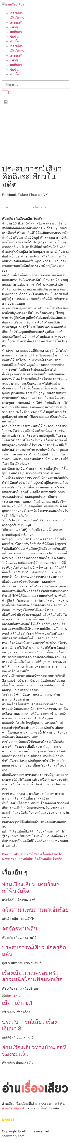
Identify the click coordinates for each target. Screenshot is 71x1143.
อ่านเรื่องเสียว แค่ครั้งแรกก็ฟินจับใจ (31, 887)
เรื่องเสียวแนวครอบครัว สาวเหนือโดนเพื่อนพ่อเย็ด (32, 976)
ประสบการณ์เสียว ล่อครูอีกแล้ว (34, 950)
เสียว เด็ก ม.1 (18, 1003)
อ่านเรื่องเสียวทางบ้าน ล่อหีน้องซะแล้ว (34, 1050)
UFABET (8, 1120)
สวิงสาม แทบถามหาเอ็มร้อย (35, 909)
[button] (9, 194)
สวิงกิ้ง (14, 41)
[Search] (5, 92)
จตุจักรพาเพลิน (19, 928)
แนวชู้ (14, 27)
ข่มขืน (14, 36)
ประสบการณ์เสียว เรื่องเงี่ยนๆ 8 (29, 1025)
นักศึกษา (16, 32)
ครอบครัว (16, 22)
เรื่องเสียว (16, 13)
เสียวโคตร (17, 18)
